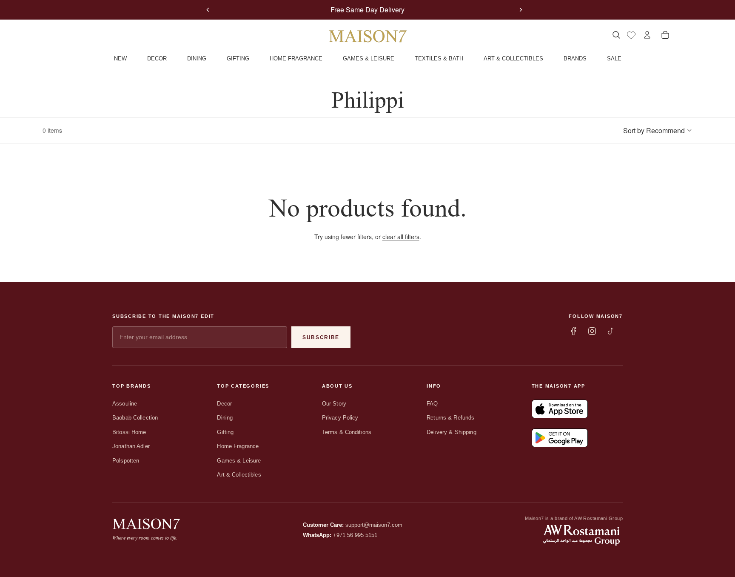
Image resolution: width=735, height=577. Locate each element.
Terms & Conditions (346, 432)
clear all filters (400, 236)
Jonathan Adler (131, 446)
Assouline (124, 403)
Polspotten (125, 460)
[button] (657, 130)
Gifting (225, 432)
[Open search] (616, 35)
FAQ (432, 403)
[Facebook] (573, 331)
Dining (225, 417)
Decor (224, 403)
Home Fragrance (238, 446)
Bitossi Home (129, 432)
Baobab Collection (135, 417)
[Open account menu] (647, 35)
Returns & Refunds (450, 417)
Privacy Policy (340, 417)
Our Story (334, 403)
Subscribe (320, 337)
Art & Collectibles (239, 474)
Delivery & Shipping (451, 432)
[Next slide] (520, 9)
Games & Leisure (239, 460)
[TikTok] (610, 331)
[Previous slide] (208, 9)
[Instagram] (592, 331)
